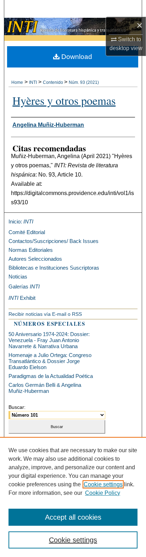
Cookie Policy (102, 493)
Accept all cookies (73, 517)
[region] (73, 497)
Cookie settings (103, 484)
